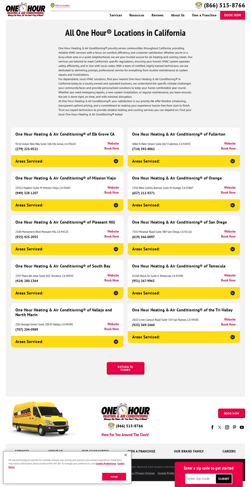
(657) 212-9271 (143, 193)
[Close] (126, 455)
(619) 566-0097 (143, 237)
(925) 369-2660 (143, 325)
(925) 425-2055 (26, 237)
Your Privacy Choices (141, 473)
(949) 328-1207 (26, 193)
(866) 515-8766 (224, 5)
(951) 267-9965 (143, 281)
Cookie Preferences (106, 463)
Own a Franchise (204, 15)
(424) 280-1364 (26, 281)
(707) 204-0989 (26, 329)
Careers (229, 451)
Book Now (232, 15)
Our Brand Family (189, 451)
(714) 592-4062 (143, 149)
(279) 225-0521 (26, 149)
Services (116, 15)
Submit (224, 478)
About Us (178, 15)
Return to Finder (125, 368)
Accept (114, 476)
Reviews (158, 15)
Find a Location (62, 5)
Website (113, 143)
